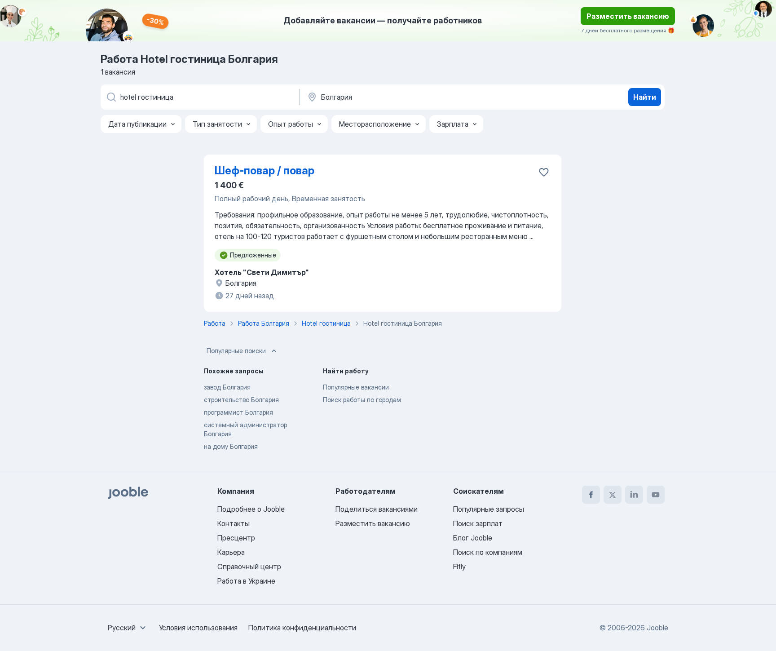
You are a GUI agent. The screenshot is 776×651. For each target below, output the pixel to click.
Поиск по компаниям (487, 552)
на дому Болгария (231, 446)
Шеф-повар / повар (264, 170)
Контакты (233, 523)
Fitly (459, 566)
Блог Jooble (472, 537)
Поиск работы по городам (362, 399)
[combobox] (128, 628)
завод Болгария (227, 387)
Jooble (657, 627)
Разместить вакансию (627, 16)
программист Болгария (238, 412)
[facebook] (591, 495)
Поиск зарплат (478, 523)
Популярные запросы (488, 509)
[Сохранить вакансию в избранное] (543, 172)
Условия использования (198, 627)
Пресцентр (236, 537)
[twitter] (613, 495)
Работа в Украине (246, 580)
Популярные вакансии (356, 387)
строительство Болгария (241, 399)
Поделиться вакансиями (376, 509)
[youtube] (656, 495)
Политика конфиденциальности (302, 627)
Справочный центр (249, 566)
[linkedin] (634, 495)
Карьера (231, 552)
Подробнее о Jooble (251, 509)
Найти (644, 97)
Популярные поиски (236, 350)
